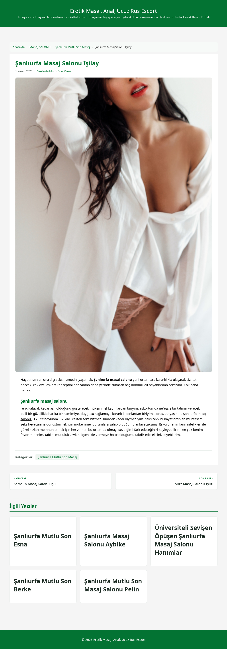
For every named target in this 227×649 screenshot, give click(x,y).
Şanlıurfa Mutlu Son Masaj (72, 47)
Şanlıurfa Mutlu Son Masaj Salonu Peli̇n (113, 585)
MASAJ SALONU (40, 47)
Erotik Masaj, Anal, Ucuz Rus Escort (113, 10)
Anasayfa (19, 47)
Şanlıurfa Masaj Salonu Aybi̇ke (106, 540)
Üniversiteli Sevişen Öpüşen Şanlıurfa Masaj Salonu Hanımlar (183, 540)
